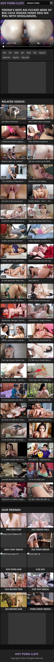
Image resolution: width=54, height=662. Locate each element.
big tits (16, 57)
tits (10, 52)
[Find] (51, 3)
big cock (25, 57)
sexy (16, 52)
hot (35, 52)
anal (29, 52)
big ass (42, 52)
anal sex (6, 57)
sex (4, 52)
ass (22, 52)
